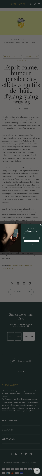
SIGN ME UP (31, 241)
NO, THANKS (31, 244)
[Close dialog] (40, 225)
